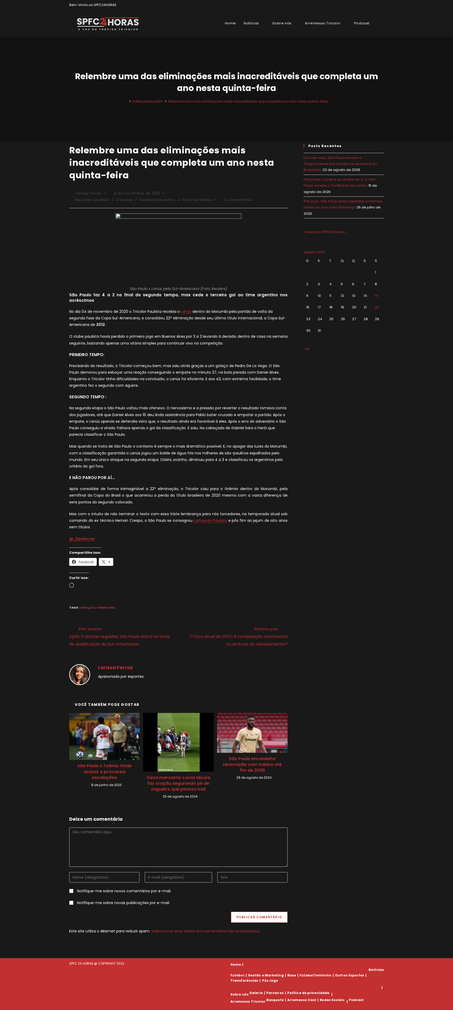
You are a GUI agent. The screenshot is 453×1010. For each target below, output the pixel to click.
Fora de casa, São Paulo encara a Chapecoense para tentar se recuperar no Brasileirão (340, 164)
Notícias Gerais (197, 199)
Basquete (275, 1000)
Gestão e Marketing (266, 975)
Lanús (186, 311)
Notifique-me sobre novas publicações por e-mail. (123, 902)
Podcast (356, 1000)
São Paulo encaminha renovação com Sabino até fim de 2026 (252, 764)
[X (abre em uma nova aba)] (364, 5)
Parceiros (275, 993)
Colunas (124, 199)
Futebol (237, 975)
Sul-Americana (102, 607)
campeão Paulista (210, 520)
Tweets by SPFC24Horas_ (325, 231)
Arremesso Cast (301, 1000)
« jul (307, 348)
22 (377, 307)
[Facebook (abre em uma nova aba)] (370, 5)
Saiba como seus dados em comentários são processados (205, 931)
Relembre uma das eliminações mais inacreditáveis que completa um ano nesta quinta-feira (248, 101)
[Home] (126, 101)
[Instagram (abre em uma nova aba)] (376, 5)
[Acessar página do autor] (79, 674)
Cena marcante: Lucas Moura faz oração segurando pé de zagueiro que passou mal (178, 783)
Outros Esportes (349, 975)
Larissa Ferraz (88, 193)
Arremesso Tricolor (248, 1001)
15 (376, 295)
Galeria (256, 993)
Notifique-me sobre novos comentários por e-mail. (124, 891)
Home (235, 964)
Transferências (244, 980)
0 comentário (237, 199)
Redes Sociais (332, 1000)
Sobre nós (239, 994)
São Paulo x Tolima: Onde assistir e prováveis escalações (104, 772)
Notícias (376, 970)
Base (291, 975)
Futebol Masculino (157, 199)
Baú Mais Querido (92, 199)
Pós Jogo (270, 980)
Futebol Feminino (315, 975)
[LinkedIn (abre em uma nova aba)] (381, 5)
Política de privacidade (308, 993)
